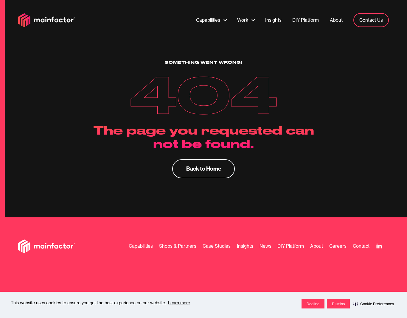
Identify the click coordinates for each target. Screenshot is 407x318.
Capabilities (141, 246)
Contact (361, 246)
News (265, 246)
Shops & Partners (177, 246)
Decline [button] (313, 304)
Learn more (179, 302)
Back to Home (203, 168)
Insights (245, 246)
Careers (338, 246)
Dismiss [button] (338, 304)
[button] (373, 303)
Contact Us (371, 20)
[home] (46, 20)
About (316, 246)
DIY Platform (290, 246)
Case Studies (217, 246)
